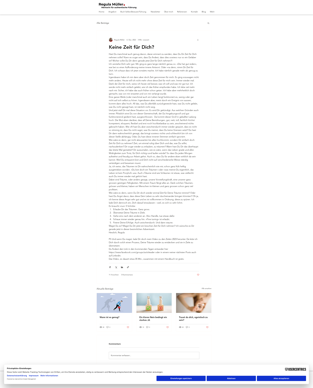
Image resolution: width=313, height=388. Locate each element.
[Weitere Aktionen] (197, 39)
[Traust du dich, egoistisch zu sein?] (193, 303)
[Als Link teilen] (128, 267)
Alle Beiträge (103, 23)
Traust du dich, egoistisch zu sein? (193, 318)
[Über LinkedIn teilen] (122, 267)
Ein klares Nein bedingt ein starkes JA (153, 318)
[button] (208, 23)
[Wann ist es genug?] (114, 303)
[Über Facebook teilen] (110, 267)
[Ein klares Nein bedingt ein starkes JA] (154, 303)
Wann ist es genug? (109, 317)
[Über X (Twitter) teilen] (116, 267)
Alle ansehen (207, 288)
